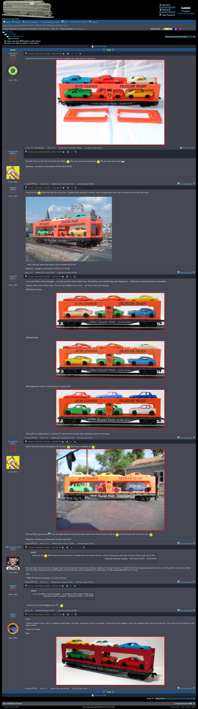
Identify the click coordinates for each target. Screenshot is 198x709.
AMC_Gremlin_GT (12, 547)
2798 (46, 438)
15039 (47, 184)
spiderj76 (13, 276)
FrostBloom (78, 29)
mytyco (13, 614)
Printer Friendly (100, 46)
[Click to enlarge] (110, 102)
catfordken (12, 53)
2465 (31, 272)
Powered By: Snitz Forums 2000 (182, 707)
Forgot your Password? (186, 13)
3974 (46, 582)
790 (46, 688)
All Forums (9, 32)
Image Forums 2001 (11, 707)
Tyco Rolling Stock (16, 36)
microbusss (13, 152)
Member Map (41, 25)
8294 (53, 148)
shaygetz (13, 187)
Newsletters (30, 25)
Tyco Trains (11, 34)
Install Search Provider (78, 22)
